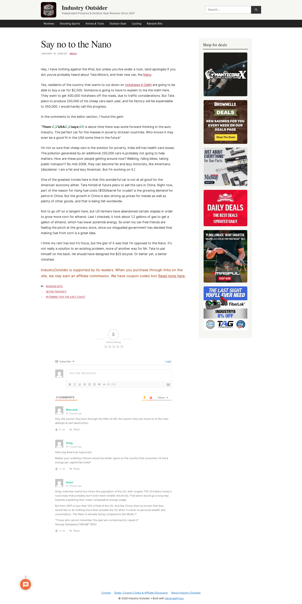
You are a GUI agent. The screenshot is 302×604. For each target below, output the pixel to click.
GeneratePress (174, 598)
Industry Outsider (84, 7)
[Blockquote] (99, 384)
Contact (106, 592)
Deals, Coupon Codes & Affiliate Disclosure (141, 592)
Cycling (136, 23)
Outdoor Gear (118, 23)
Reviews (49, 23)
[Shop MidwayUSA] (225, 167)
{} (108, 384)
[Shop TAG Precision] (225, 308)
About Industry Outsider (186, 592)
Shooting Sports (70, 23)
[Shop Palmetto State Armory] (225, 208)
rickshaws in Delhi (138, 85)
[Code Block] (104, 384)
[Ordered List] (89, 384)
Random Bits (154, 23)
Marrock (72, 409)
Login (167, 361)
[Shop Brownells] (225, 122)
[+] (114, 384)
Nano (147, 74)
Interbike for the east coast (65, 296)
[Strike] (84, 384)
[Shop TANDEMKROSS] (225, 74)
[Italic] (74, 384)
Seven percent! (56, 291)
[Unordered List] (94, 384)
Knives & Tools (95, 23)
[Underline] (79, 384)
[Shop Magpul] (225, 256)
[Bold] (69, 384)
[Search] (256, 10)
